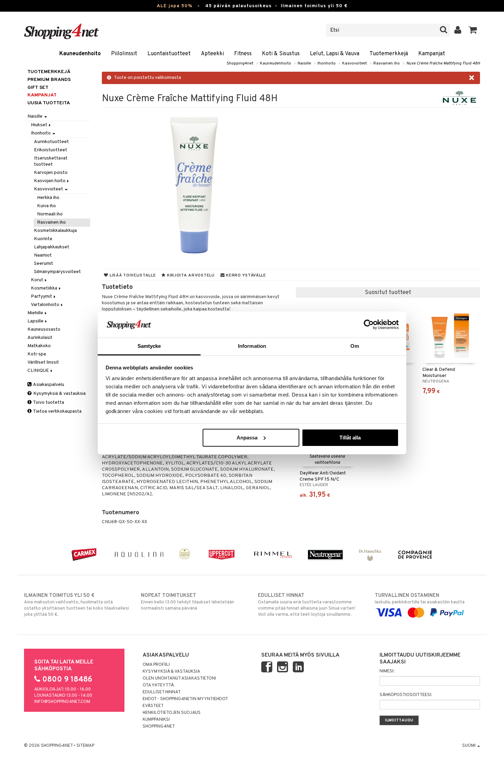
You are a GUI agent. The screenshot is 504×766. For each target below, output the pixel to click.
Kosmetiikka (44, 288)
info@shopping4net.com (62, 702)
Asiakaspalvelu (48, 385)
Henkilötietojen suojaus (172, 713)
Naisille (304, 63)
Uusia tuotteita (48, 103)
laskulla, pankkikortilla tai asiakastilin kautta (420, 598)
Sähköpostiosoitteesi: (406, 695)
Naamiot (43, 255)
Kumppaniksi (156, 719)
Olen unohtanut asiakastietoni (179, 678)
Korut (37, 280)
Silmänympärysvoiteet (57, 272)
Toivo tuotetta (48, 402)
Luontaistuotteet (169, 53)
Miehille (35, 313)
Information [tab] (252, 346)
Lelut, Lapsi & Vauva (334, 53)
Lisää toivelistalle (132, 275)
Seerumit (43, 264)
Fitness (243, 53)
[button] (473, 30)
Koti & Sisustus (281, 53)
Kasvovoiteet (354, 63)
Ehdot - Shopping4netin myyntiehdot (185, 699)
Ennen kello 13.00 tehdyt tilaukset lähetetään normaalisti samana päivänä (187, 601)
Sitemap (85, 746)
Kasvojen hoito (50, 181)
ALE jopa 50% (174, 6)
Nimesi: (387, 671)
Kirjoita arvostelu (190, 275)
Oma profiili (156, 665)
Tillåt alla (350, 437)
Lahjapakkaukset (51, 247)
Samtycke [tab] (149, 346)
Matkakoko (39, 346)
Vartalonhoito (45, 305)
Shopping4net (240, 63)
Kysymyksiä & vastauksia (59, 394)
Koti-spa (36, 354)
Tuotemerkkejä (389, 53)
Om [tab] (354, 346)
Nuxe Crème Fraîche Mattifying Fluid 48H (443, 63)
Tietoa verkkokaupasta (57, 411)
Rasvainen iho (386, 63)
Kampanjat (431, 53)
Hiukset (39, 125)
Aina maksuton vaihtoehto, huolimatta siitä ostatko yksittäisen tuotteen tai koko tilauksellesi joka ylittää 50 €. (76, 604)
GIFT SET (37, 88)
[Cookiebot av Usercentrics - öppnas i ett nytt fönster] (369, 324)
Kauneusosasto (43, 329)
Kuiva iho (46, 206)
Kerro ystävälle (245, 275)
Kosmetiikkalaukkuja (55, 231)
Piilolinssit (124, 53)
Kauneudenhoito (80, 53)
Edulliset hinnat (162, 692)
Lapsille (36, 321)
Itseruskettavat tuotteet (51, 161)
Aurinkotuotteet (51, 142)
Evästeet (153, 706)
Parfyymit (42, 296)
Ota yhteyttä (158, 685)
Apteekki (212, 53)
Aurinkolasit (39, 338)
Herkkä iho (48, 198)
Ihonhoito (326, 63)
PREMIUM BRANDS (49, 80)
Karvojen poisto (51, 173)
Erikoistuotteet (50, 150)
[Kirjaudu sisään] (458, 30)
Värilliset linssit (43, 362)
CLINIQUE (38, 371)
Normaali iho (50, 214)
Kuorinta (43, 239)
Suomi (469, 746)
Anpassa (247, 437)
